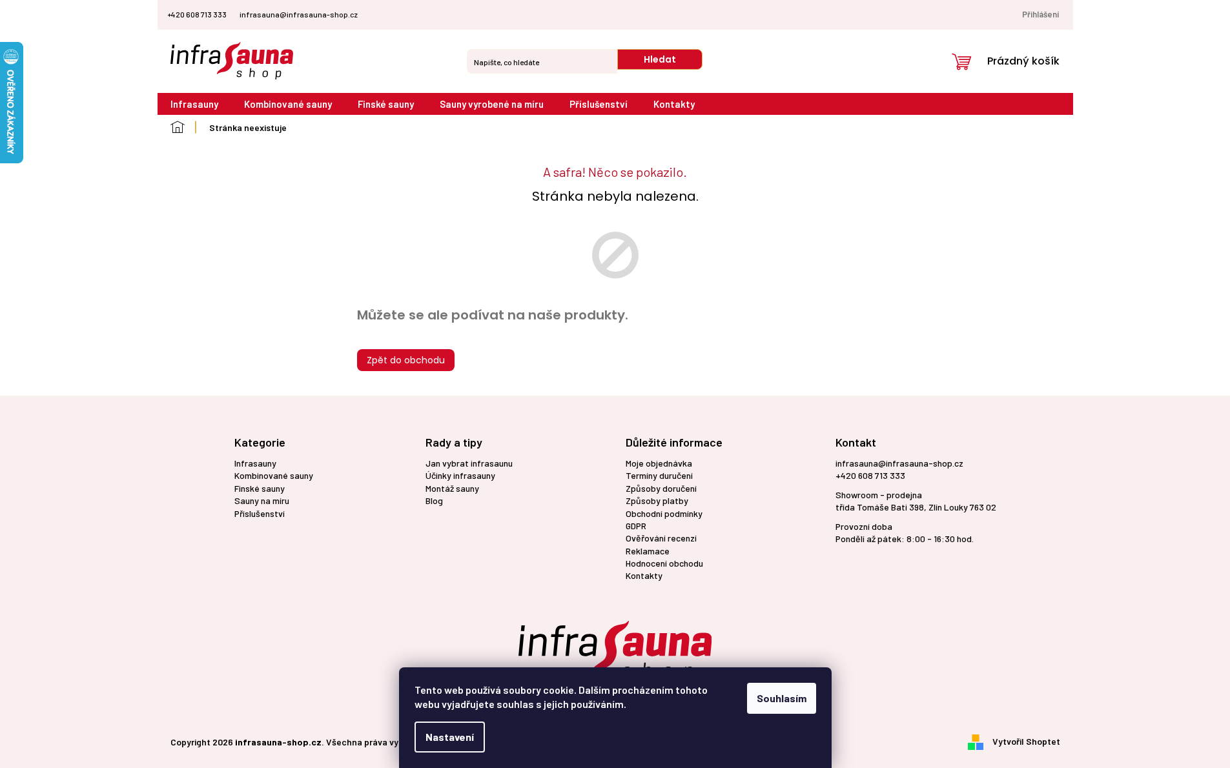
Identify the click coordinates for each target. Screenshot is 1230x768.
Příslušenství (259, 513)
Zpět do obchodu (406, 360)
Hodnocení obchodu (664, 563)
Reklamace (648, 550)
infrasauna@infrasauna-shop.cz (899, 463)
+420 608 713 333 (870, 475)
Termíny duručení (659, 475)
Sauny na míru (261, 500)
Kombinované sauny (273, 475)
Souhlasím (781, 698)
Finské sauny (259, 488)
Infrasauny (255, 463)
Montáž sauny (452, 488)
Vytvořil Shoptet (1026, 740)
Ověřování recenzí (661, 537)
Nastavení (449, 737)
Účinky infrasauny (460, 475)
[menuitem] (194, 104)
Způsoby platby (657, 500)
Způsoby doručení (661, 488)
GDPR (636, 525)
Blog (434, 500)
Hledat (660, 59)
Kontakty (644, 575)
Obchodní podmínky (664, 513)
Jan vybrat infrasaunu (469, 463)
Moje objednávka (659, 463)
